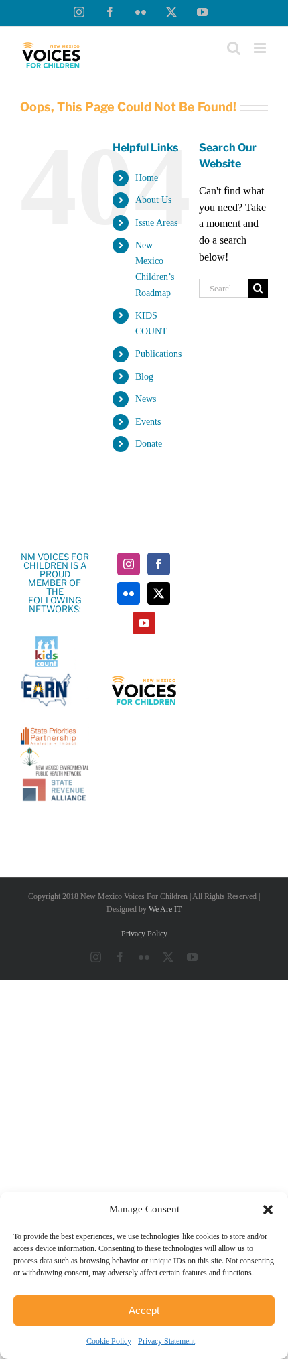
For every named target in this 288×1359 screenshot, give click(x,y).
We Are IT (165, 909)
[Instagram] (128, 564)
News (145, 399)
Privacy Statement (166, 1341)
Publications (158, 354)
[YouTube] (144, 623)
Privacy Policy (144, 933)
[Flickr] (128, 593)
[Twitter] (158, 593)
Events (148, 422)
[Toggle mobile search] (233, 48)
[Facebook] (158, 564)
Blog (144, 377)
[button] (268, 1209)
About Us (153, 200)
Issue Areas (156, 223)
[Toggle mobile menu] (261, 48)
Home (146, 178)
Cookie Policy (108, 1341)
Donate (148, 444)
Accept (144, 1310)
